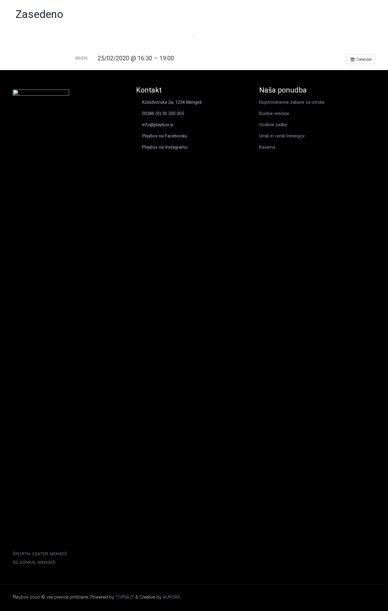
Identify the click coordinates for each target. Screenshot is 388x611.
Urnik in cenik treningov (282, 136)
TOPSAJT (124, 597)
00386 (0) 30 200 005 (163, 113)
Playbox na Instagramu (165, 147)
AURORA (171, 597)
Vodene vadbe (273, 124)
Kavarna (267, 147)
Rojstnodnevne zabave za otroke (292, 102)
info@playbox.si (157, 124)
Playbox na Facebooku (164, 136)
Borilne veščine (274, 113)
